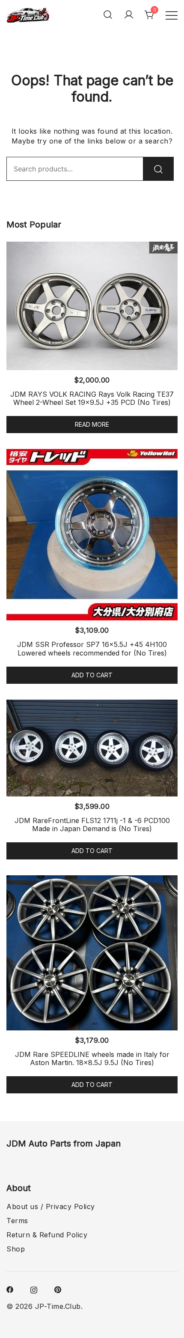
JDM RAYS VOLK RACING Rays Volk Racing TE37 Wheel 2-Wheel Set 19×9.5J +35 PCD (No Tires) (92, 398)
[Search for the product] (158, 169)
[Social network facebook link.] (9, 1289)
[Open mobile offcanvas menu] (172, 15)
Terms (17, 1220)
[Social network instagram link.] (33, 1289)
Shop (15, 1249)
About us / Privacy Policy (50, 1206)
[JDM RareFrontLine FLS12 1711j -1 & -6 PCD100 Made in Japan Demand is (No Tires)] (92, 748)
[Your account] (129, 14)
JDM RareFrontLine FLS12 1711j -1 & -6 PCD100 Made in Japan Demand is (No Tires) (92, 824)
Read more (92, 424)
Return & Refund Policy (46, 1234)
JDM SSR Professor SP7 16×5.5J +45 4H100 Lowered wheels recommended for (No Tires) (92, 648)
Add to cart (92, 675)
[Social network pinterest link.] (57, 1289)
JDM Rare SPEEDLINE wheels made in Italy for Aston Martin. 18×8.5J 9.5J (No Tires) (92, 1058)
